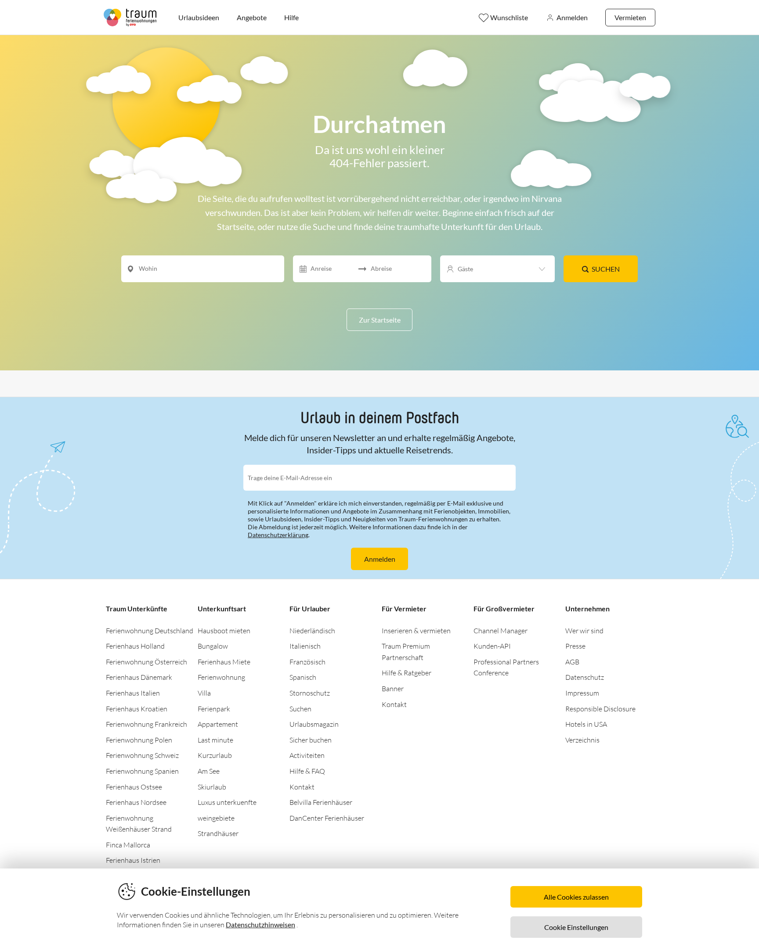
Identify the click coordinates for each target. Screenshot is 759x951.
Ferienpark (214, 708)
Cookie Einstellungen (576, 927)
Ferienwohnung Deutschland (149, 630)
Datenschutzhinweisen (260, 924)
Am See (209, 771)
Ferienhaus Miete (224, 661)
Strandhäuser (218, 833)
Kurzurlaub (215, 755)
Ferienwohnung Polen (139, 740)
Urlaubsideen (198, 17)
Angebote (252, 17)
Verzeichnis (582, 740)
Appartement (218, 724)
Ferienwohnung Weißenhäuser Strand (139, 824)
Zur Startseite (380, 320)
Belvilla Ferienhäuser (320, 802)
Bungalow (213, 646)
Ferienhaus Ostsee (134, 786)
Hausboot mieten (224, 630)
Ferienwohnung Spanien (142, 771)
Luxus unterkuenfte (227, 802)
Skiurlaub (212, 786)
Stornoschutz (309, 693)
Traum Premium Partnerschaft (406, 652)
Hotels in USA (586, 724)
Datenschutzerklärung (278, 534)
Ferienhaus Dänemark (139, 677)
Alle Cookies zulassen (576, 897)
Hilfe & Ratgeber (406, 672)
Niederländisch (312, 630)
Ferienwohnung (221, 677)
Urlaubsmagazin (314, 724)
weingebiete (216, 818)
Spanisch (302, 677)
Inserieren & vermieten (416, 630)
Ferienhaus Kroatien (136, 708)
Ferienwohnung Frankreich (146, 724)
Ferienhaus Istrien (133, 860)
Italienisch (305, 646)
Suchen (606, 269)
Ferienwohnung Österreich (146, 661)
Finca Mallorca (128, 844)
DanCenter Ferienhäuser (326, 818)
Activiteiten (307, 755)
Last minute (215, 740)
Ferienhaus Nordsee (136, 802)
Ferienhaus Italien (133, 693)
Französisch (307, 661)
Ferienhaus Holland (135, 646)
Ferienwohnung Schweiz (142, 755)
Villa (204, 693)
